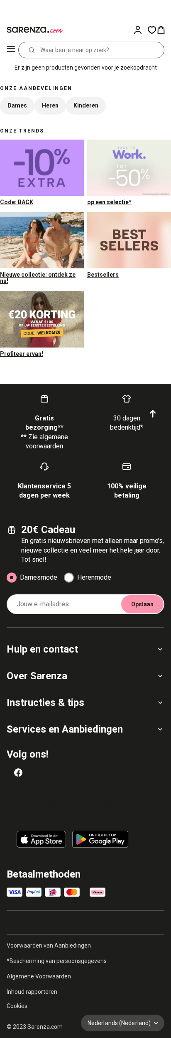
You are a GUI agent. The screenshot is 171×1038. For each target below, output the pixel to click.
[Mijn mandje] (163, 30)
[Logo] (33, 30)
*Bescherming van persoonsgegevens (57, 961)
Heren (50, 105)
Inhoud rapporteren (32, 991)
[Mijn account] (140, 30)
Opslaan (142, 604)
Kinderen (85, 105)
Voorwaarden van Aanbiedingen (49, 945)
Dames (17, 105)
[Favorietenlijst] (152, 30)
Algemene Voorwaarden (39, 976)
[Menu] (11, 50)
